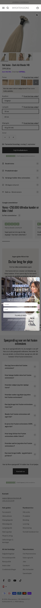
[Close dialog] (37, 279)
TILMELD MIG (20, 315)
